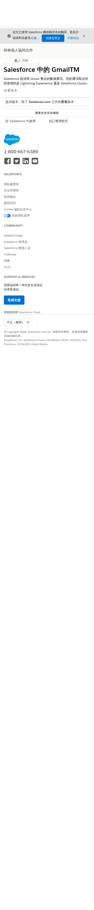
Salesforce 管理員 (15, 242)
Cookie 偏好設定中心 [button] (18, 209)
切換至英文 (53, 38)
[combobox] (18, 322)
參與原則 (10, 203)
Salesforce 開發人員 (17, 248)
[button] (18, 322)
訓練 (7, 261)
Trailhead (10, 254)
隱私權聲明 (11, 184)
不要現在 (73, 38)
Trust (7, 267)
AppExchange (13, 235)
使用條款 (10, 197)
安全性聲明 (11, 190)
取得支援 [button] (14, 300)
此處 (34, 38)
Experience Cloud (29, 312)
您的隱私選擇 (21, 215)
